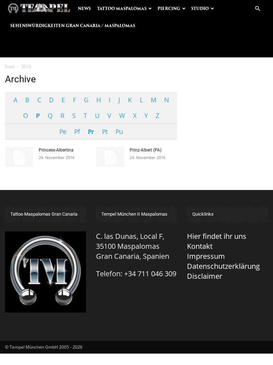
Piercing (168, 8)
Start (10, 66)
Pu (119, 131)
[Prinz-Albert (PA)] (110, 157)
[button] (257, 8)
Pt (104, 131)
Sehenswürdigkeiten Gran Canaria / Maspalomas (72, 25)
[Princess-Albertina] (19, 157)
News (84, 8)
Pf (77, 131)
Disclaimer (204, 276)
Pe (62, 131)
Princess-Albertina (56, 150)
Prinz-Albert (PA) (145, 150)
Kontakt (200, 246)
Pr (91, 131)
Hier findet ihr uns (216, 236)
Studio (200, 8)
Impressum (206, 256)
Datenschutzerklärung (223, 266)
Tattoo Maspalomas (121, 8)
